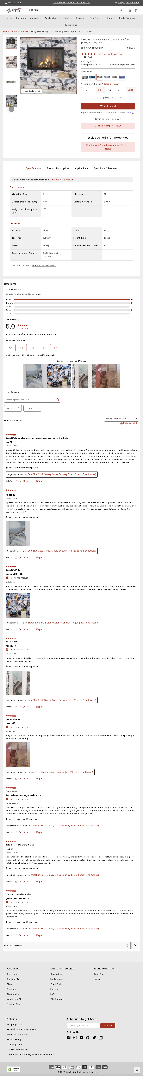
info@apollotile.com (128, 2)
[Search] (121, 9)
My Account (56, 979)
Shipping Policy (15, 1024)
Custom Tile (13, 1004)
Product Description (58, 168)
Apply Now (99, 974)
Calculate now (111, 84)
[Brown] (114, 77)
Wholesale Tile (14, 999)
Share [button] (132, 48)
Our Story (12, 974)
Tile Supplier (13, 994)
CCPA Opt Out (14, 1044)
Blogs (9, 984)
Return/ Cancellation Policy (21, 1029)
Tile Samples (57, 999)
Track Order (56, 984)
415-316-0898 (15, 2)
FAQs (53, 994)
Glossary (11, 989)
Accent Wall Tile (20, 31)
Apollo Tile (71, 1072)
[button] (136, 10)
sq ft (101, 89)
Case (130, 89)
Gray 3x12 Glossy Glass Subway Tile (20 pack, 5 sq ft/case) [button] (62, 31)
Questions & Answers (105, 168)
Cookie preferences (17, 1049)
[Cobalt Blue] (122, 77)
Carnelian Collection (62, 179)
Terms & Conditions (17, 1034)
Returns (54, 989)
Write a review (115, 54)
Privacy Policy (14, 1039)
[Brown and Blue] (107, 77)
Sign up (108, 1026)
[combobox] (75, 10)
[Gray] (99, 77)
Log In (97, 979)
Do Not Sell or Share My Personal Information (30, 1054)
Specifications (33, 168)
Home (6, 31)
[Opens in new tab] (13, 1071)
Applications (81, 168)
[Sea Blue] (85, 77)
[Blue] (92, 77)
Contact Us (13, 979)
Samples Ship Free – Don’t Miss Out (71, 2)
